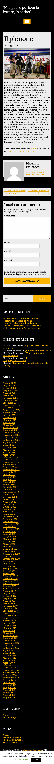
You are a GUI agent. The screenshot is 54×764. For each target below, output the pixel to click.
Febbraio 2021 (10, 546)
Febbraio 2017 (10, 665)
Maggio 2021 (9, 539)
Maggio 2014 (9, 697)
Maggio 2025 (9, 420)
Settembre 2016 (11, 677)
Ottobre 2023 (10, 467)
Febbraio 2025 (10, 427)
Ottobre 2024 (10, 437)
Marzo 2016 (9, 692)
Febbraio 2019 (10, 606)
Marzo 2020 (9, 573)
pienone (11, 151)
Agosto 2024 (9, 442)
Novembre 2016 (11, 672)
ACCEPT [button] (36, 760)
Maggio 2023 (9, 479)
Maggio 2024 (10, 450)
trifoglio (29, 151)
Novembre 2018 (11, 613)
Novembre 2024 (11, 435)
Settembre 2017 (11, 648)
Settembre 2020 (11, 559)
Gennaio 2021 (10, 549)
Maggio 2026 (10, 390)
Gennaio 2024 (10, 460)
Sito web (8, 260)
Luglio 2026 (9, 385)
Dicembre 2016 (11, 670)
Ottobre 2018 (10, 616)
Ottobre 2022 (10, 497)
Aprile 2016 (9, 690)
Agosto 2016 (9, 680)
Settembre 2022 (11, 499)
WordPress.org (11, 742)
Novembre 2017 (11, 643)
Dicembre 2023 (11, 462)
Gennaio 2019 (10, 608)
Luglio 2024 (9, 445)
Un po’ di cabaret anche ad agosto (20, 323)
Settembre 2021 (11, 529)
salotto (20, 151)
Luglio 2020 (9, 564)
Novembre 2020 (11, 554)
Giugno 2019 (9, 596)
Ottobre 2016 (10, 675)
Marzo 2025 (9, 425)
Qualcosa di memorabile (38, 350)
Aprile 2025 (9, 422)
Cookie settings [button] (21, 760)
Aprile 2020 (9, 571)
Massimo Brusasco (32, 750)
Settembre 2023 (11, 469)
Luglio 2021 (9, 534)
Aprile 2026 (9, 393)
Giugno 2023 (9, 477)
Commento (10, 216)
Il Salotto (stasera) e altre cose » (38, 191)
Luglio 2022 (9, 504)
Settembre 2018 (11, 618)
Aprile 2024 (9, 452)
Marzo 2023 (9, 484)
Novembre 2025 (11, 405)
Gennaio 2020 (10, 578)
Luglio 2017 (9, 653)
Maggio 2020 (10, 568)
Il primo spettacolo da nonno (18, 321)
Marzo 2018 (9, 633)
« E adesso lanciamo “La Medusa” (14, 191)
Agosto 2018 (9, 620)
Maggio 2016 (9, 687)
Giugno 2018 (9, 625)
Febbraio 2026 (10, 398)
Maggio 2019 (9, 598)
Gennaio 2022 (10, 519)
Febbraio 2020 (10, 576)
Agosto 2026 (9, 383)
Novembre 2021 (11, 524)
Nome (7, 242)
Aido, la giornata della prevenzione (21, 328)
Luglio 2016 (9, 682)
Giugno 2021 (9, 536)
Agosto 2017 (9, 650)
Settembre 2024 (11, 440)
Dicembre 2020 (11, 551)
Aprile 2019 (9, 601)
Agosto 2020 (9, 561)
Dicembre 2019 (11, 581)
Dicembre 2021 (10, 521)
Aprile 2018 (9, 630)
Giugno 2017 (9, 655)
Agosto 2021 (9, 531)
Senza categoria (11, 717)
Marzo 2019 (9, 603)
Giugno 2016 (9, 685)
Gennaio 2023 (10, 489)
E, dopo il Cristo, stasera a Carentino (22, 326)
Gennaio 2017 (10, 668)
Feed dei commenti (13, 740)
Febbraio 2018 (10, 635)
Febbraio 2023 (10, 487)
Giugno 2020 (10, 566)
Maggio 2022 (9, 509)
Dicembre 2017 (10, 640)
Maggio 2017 (9, 658)
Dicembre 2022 (11, 492)
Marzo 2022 (9, 514)
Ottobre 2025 (10, 408)
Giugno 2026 (9, 388)
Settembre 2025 (11, 410)
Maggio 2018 (9, 628)
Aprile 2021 (9, 541)
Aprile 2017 (9, 660)
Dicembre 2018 (11, 611)
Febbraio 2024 (10, 457)
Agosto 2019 (9, 591)
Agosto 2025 (9, 412)
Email (7, 251)
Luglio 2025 (9, 415)
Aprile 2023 (9, 482)
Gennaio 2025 (10, 430)
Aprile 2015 (9, 695)
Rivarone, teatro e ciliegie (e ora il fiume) (24, 359)
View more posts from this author (35, 173)
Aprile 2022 (9, 512)
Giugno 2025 (9, 417)
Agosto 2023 (9, 472)
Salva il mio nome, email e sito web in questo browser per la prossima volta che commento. (25, 273)
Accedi (6, 735)
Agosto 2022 (9, 502)
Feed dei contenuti (13, 737)
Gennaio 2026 (10, 400)
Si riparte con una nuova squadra (20, 318)
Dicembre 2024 (11, 432)
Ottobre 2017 (9, 645)
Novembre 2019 (11, 583)
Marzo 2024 (9, 455)
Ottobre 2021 (9, 526)
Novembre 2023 (11, 464)
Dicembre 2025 (11, 403)
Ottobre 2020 (10, 556)
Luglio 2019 (9, 593)
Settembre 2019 (11, 588)
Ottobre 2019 (10, 586)
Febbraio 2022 (10, 516)
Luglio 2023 (9, 474)
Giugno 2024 (9, 447)
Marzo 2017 (9, 663)
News (34, 149)
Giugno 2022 (9, 507)
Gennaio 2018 (10, 638)
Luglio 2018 (9, 623)
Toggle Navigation (27, 21)
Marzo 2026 (9, 395)
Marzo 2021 (9, 544)
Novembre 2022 (11, 494)
